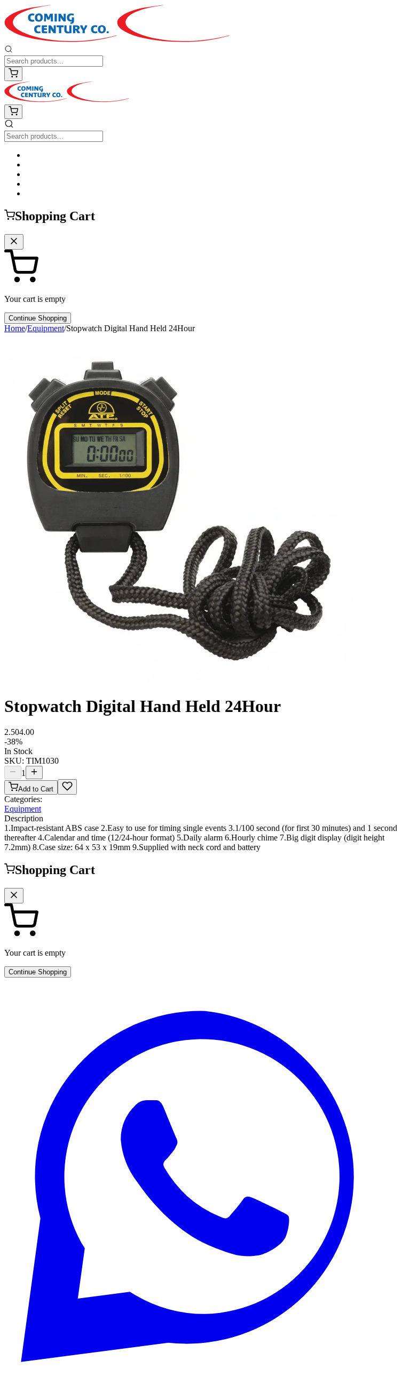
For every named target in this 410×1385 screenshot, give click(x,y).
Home (14, 328)
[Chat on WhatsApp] (205, 1375)
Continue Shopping (38, 318)
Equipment (45, 328)
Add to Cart (35, 789)
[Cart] (13, 74)
